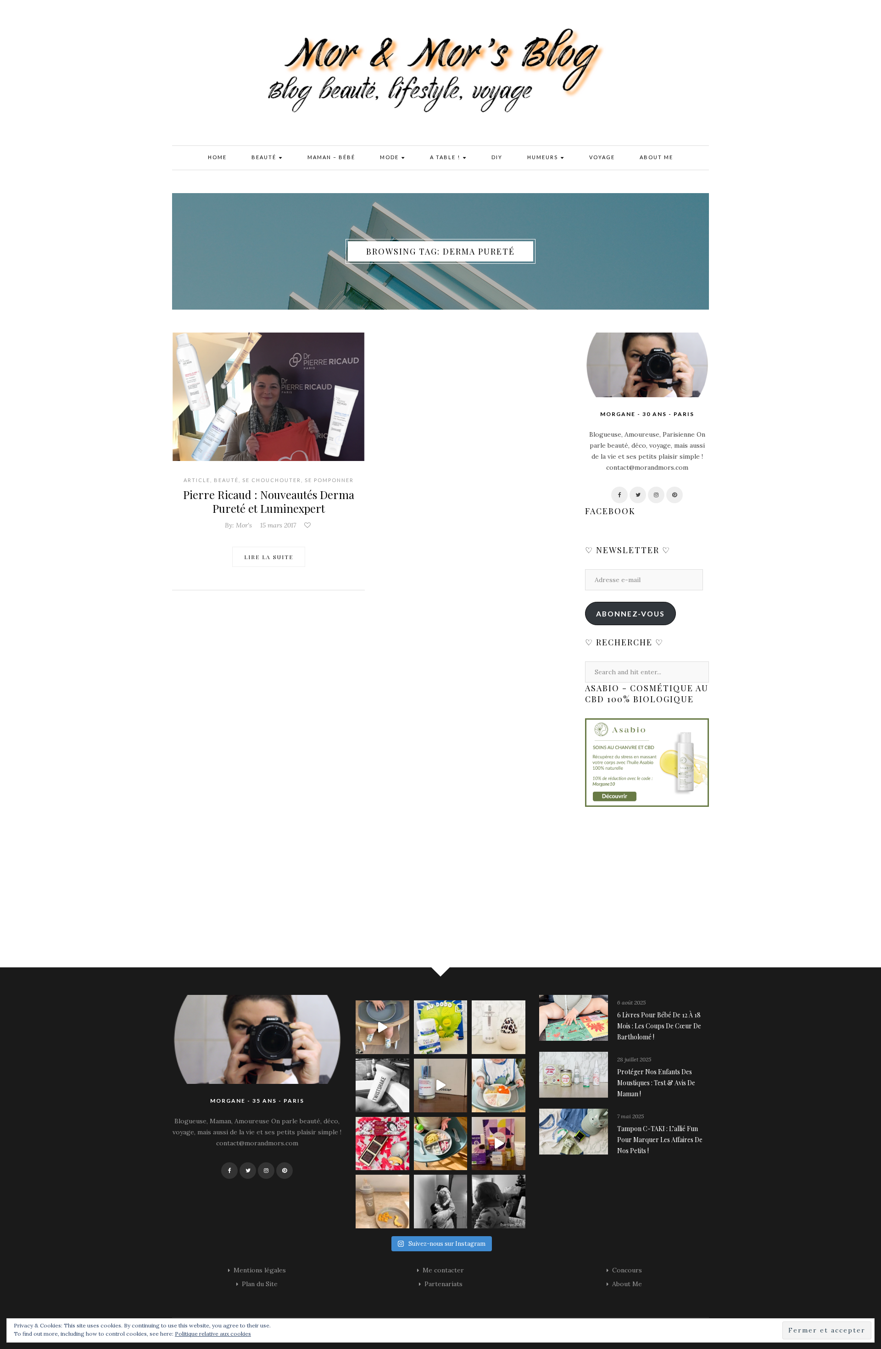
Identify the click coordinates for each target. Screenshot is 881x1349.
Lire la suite (268, 557)
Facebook (610, 510)
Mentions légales (260, 1270)
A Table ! (446, 157)
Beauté (264, 157)
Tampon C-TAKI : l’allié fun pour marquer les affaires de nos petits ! (660, 1139)
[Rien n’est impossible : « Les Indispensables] (498, 1144)
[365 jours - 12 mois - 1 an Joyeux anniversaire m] (441, 1201)
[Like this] (308, 525)
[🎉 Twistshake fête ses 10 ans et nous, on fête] (382, 1027)
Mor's (244, 525)
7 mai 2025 (630, 1116)
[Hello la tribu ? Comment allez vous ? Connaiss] (441, 1085)
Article (197, 480)
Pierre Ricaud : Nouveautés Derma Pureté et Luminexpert (268, 501)
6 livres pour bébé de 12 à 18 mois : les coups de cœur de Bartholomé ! (659, 1025)
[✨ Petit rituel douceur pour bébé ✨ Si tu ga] (441, 1027)
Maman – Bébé (331, 157)
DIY (496, 157)
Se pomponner (329, 480)
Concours (627, 1270)
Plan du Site (260, 1284)
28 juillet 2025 (634, 1059)
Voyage (602, 157)
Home (217, 157)
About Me (656, 157)
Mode (390, 157)
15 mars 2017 (278, 525)
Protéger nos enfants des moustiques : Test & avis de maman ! (656, 1082)
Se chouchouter (271, 480)
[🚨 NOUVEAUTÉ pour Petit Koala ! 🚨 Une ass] (498, 1085)
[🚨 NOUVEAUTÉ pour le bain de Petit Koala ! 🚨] (382, 1085)
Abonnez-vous (630, 613)
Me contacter (443, 1270)
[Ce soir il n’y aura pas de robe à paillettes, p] (498, 1201)
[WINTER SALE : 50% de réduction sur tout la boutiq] (382, 1201)
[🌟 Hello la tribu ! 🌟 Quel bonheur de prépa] (441, 1144)
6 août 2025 (631, 1002)
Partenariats (443, 1284)
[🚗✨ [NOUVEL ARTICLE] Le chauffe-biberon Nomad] (498, 1027)
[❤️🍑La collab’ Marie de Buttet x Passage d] (382, 1144)
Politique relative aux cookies (213, 1333)
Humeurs (543, 157)
